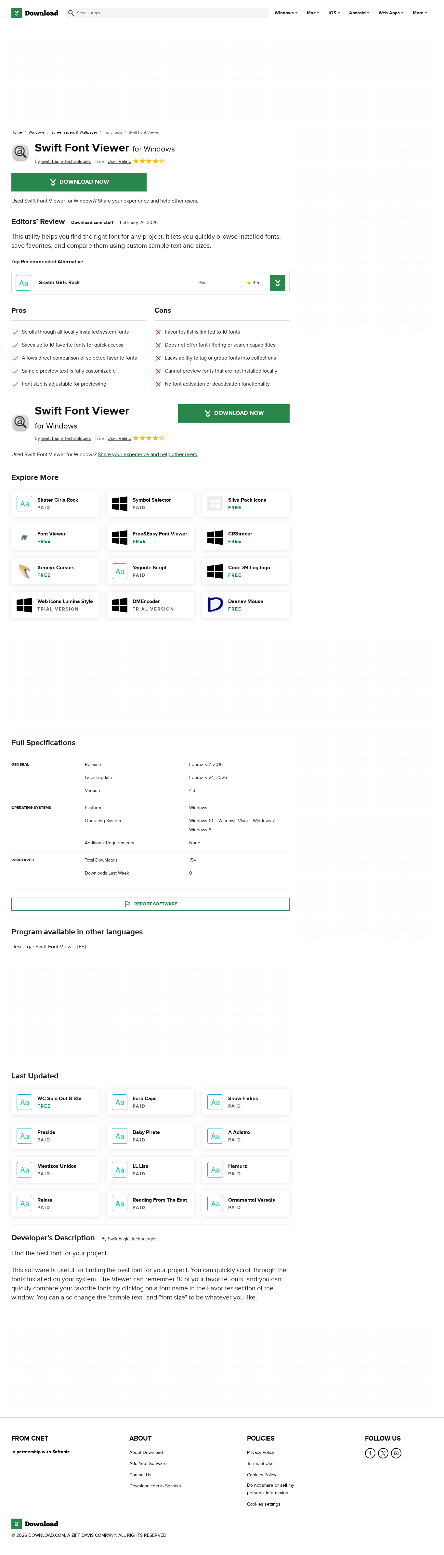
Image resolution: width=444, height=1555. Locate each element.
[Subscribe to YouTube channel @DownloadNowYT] (396, 1453)
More (418, 13)
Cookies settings (264, 1504)
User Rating (119, 161)
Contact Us (140, 1475)
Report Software (155, 904)
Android (357, 13)
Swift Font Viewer (105, 148)
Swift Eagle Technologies (133, 1239)
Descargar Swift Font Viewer (43, 947)
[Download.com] (34, 13)
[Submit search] (71, 13)
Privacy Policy (260, 1452)
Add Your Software (148, 1464)
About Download (146, 1452)
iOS (332, 13)
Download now (84, 182)
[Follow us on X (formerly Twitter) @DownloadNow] (383, 1453)
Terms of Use (260, 1464)
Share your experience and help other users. (148, 201)
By (63, 161)
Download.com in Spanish (155, 1486)
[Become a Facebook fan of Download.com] (370, 1453)
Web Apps (389, 13)
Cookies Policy (261, 1475)
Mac (311, 13)
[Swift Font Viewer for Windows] (20, 153)
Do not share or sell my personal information (270, 1489)
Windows (284, 13)
